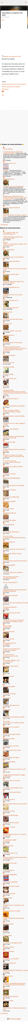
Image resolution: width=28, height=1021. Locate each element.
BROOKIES (6, 386)
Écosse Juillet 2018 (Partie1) (11, 532)
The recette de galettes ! (10, 520)
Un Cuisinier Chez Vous (9, 461)
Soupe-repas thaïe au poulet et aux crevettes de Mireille (13, 152)
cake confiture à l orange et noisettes (13, 722)
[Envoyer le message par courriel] (3, 91)
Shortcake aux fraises (9, 893)
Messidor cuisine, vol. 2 (9, 163)
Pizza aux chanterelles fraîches (11, 734)
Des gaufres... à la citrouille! (10, 958)
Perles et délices (7, 626)
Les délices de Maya (8, 367)
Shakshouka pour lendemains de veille (13, 717)
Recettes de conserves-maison (11, 346)
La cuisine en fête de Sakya (10, 815)
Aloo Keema (6, 841)
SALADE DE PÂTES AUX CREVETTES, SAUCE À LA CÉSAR (13, 282)
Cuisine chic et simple (9, 442)
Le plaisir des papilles (9, 686)
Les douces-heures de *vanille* (11, 911)
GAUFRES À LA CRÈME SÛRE (11, 497)
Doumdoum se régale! (9, 501)
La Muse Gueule (7, 898)
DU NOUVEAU (7, 776)
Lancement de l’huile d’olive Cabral (13, 319)
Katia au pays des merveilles (11, 410)
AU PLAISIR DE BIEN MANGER (11, 478)
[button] (3, 20)
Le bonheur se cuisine (9, 827)
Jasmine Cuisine (7, 312)
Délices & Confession (9, 542)
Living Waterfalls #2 (8, 870)
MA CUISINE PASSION (9, 762)
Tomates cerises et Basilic (10, 595)
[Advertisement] (14, 38)
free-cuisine (6, 721)
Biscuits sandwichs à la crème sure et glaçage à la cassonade (13, 437)
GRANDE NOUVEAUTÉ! (9, 578)
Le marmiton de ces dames (10, 666)
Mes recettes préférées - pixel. (11, 660)
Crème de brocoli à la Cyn (10, 853)
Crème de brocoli (8, 661)
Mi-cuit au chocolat (8, 639)
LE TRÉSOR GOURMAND (10, 874)
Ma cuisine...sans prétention (11, 429)
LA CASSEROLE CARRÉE (10, 840)
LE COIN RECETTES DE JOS (10, 398)
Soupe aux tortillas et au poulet (12, 411)
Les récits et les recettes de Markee (13, 466)
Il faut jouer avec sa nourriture (11, 780)
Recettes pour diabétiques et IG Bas (13, 196)
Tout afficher (4, 224)
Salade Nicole (7, 627)
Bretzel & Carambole (9, 738)
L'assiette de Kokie (8, 924)
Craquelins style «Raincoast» (11, 705)
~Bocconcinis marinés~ (9, 693)
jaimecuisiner (6, 989)
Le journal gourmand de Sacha (11, 613)
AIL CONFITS (6, 644)
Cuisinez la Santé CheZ (9, 963)
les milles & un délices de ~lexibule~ (13, 455)
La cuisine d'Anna (8, 536)
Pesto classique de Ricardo (10, 307)
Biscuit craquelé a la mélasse (11, 757)
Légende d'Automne (8, 179)
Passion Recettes (8, 149)
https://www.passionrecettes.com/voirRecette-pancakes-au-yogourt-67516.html (14, 86)
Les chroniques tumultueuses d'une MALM (15, 803)
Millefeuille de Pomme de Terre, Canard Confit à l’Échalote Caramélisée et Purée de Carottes (15, 393)
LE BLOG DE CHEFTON (9, 643)
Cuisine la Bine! (7, 935)
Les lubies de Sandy (8, 947)
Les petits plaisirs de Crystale (11, 886)
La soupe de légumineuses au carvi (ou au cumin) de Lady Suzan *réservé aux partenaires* (14, 349)
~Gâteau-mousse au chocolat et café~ (14, 456)
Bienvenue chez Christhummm (11, 649)
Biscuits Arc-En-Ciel (8, 362)
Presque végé (6, 709)
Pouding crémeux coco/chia (11, 746)
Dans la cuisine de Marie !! (10, 582)
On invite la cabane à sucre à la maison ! (14, 549)
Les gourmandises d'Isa (9, 378)
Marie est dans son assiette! (11, 727)
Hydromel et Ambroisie (9, 513)
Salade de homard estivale (10, 996)
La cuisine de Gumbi (8, 631)
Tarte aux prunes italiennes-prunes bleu (14, 537)
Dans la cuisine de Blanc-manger (12, 553)
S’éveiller (5, 170)
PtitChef (5, 242)
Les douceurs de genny (9, 489)
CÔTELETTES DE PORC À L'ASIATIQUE (14, 406)
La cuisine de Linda (8, 676)
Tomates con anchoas (9, 474)
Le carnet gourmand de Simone (12, 750)
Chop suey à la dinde (9, 811)
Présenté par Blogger (15, 1019)
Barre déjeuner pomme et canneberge (13, 485)
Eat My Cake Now (8, 976)
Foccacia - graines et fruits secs (12, 462)
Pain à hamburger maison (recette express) (15, 561)
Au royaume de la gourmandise (12, 792)
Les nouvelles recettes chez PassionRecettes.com (10, 233)
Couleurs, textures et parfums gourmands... (15, 857)
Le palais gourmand (8, 335)
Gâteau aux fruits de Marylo (11, 822)
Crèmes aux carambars (9, 650)
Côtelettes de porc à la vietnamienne (13, 186)
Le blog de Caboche (8, 951)
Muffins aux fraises (8, 508)
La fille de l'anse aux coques (11, 274)
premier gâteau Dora (9, 799)
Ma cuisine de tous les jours (11, 576)
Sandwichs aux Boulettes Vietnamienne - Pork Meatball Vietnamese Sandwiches (14, 984)
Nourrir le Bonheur (8, 1000)
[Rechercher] (26, 2)
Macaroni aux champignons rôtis (12, 943)
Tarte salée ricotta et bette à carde (13, 788)
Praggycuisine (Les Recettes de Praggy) (14, 775)
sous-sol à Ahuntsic (8, 654)
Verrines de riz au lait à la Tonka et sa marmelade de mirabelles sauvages (13, 620)
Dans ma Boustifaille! (9, 565)
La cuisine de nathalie (9, 355)
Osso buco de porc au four (10, 656)
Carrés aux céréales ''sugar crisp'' (12, 331)
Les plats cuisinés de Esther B (11, 207)
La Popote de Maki (8, 390)
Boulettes (5, 931)
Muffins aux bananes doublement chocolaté (15, 602)
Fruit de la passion (8, 845)
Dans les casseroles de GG (10, 300)
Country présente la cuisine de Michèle (14, 416)
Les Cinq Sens (7, 698)
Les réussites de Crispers (10, 863)
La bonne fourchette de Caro (11, 287)
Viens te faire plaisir (8, 524)
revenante (6, 608)
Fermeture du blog (8, 374)
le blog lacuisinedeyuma (10, 607)
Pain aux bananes (8, 858)
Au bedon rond (7, 323)
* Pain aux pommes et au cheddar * (13, 572)
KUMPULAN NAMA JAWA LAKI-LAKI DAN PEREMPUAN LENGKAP (14, 590)
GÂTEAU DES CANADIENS (10, 882)
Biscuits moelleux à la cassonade (12, 342)
